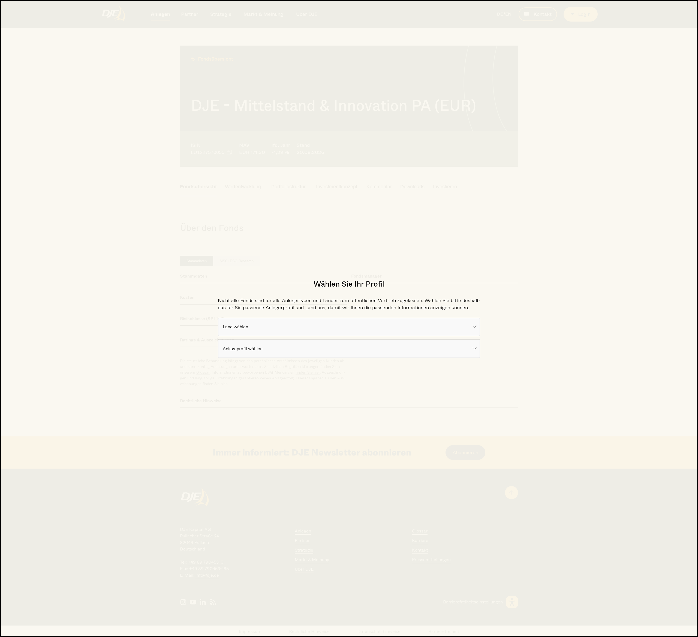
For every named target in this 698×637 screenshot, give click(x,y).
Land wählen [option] (235, 327)
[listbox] (349, 327)
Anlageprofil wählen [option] (243, 349)
